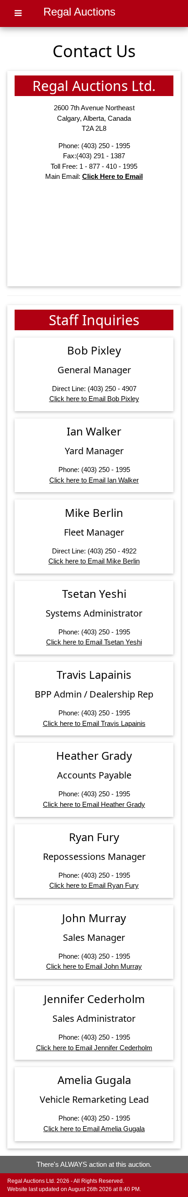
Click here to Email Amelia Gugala (94, 1129)
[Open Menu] (18, 13)
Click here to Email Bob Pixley (94, 399)
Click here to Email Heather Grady (94, 804)
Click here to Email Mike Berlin (94, 561)
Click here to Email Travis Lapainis (94, 723)
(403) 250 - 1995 (105, 146)
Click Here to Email (112, 176)
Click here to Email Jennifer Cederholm (94, 1048)
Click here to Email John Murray (94, 966)
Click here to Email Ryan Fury (94, 885)
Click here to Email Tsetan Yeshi (94, 642)
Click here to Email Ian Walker (94, 480)
